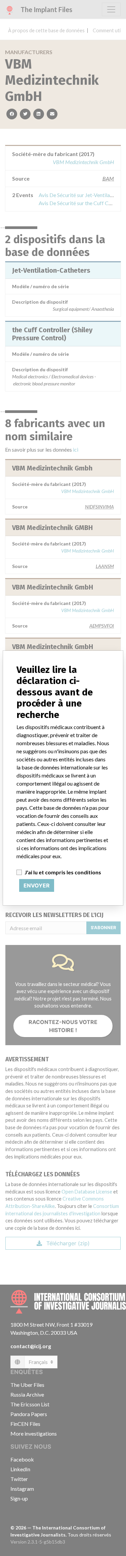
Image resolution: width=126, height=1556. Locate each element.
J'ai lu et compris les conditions (63, 872)
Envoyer (37, 885)
